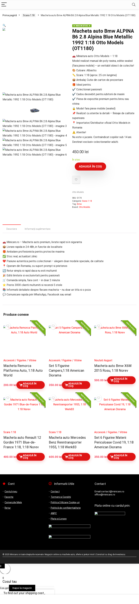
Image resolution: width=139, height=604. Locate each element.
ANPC (54, 513)
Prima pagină (10, 15)
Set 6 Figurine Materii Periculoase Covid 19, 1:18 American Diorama (114, 442)
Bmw (79, 204)
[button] (4, 25)
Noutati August (103, 360)
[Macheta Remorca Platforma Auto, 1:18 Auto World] (24, 341)
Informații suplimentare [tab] (38, 229)
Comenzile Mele (13, 502)
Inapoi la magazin (22, 588)
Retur (8, 507)
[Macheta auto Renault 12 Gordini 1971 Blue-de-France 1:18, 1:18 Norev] (24, 413)
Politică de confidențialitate (66, 507)
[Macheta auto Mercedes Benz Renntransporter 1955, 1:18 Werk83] (69, 413)
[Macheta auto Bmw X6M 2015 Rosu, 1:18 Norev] (115, 341)
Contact (55, 491)
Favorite (9, 497)
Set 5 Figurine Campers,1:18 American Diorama (66, 370)
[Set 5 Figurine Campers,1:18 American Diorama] (69, 341)
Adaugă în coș (90, 166)
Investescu (120, 554)
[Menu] (4, 4)
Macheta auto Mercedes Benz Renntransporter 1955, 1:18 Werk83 (67, 442)
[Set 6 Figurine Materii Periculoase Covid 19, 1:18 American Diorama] (115, 413)
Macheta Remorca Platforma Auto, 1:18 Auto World (23, 370)
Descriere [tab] (11, 229)
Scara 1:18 (29, 15)
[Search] (134, 4)
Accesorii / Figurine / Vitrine (19, 360)
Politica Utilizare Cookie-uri (65, 502)
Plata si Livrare (59, 518)
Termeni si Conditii (61, 497)
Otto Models (78, 192)
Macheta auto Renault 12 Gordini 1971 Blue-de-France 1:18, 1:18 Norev (22, 442)
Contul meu (11, 491)
